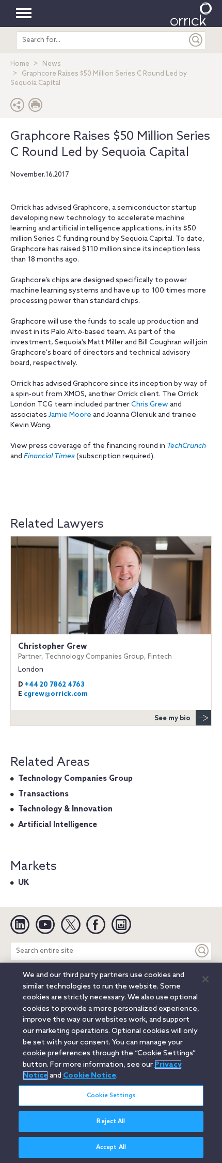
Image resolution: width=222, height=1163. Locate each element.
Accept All (111, 1147)
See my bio (172, 718)
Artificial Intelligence (57, 825)
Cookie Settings (111, 1095)
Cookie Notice (89, 1075)
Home (19, 64)
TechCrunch (186, 446)
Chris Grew (149, 404)
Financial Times (49, 456)
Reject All (111, 1121)
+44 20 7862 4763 (55, 685)
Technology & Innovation (65, 809)
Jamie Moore (70, 415)
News (51, 64)
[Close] (205, 979)
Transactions (43, 794)
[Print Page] (35, 107)
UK (23, 883)
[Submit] (196, 40)
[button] (17, 107)
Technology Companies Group (75, 778)
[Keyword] (202, 951)
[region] (111, 1063)
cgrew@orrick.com (56, 694)
